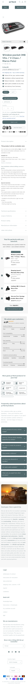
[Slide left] (1, 48)
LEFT (13, 92)
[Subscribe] (23, 646)
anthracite (7, 101)
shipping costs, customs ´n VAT (11, 584)
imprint (5, 588)
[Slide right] (26, 48)
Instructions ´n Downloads (10, 605)
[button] (3, 2)
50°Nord (7, 681)
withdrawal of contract (9, 574)
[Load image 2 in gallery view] (14, 48)
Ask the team (18, 127)
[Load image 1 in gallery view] (7, 48)
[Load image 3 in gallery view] (21, 48)
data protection (7, 581)
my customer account (9, 608)
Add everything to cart (14, 309)
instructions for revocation (10, 577)
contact (5, 612)
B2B (4, 615)
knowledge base (7, 601)
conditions (6, 591)
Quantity (4, 105)
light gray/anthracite (10, 98)
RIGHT (6, 92)
